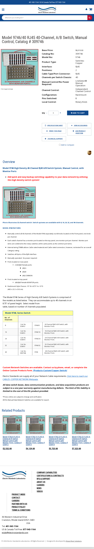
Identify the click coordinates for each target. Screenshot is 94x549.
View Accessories (80, 125)
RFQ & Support (43, 479)
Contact (16, 497)
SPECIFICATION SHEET (55, 125)
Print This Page (55, 131)
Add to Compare (67, 145)
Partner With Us (19, 504)
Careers (40, 485)
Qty (43, 113)
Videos (40, 491)
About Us (41, 482)
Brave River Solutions (74, 541)
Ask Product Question (80, 132)
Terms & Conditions (21, 510)
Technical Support (55, 139)
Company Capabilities (47, 472)
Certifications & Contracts (50, 476)
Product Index (18, 494)
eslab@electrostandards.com (15, 532)
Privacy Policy (18, 507)
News (39, 488)
